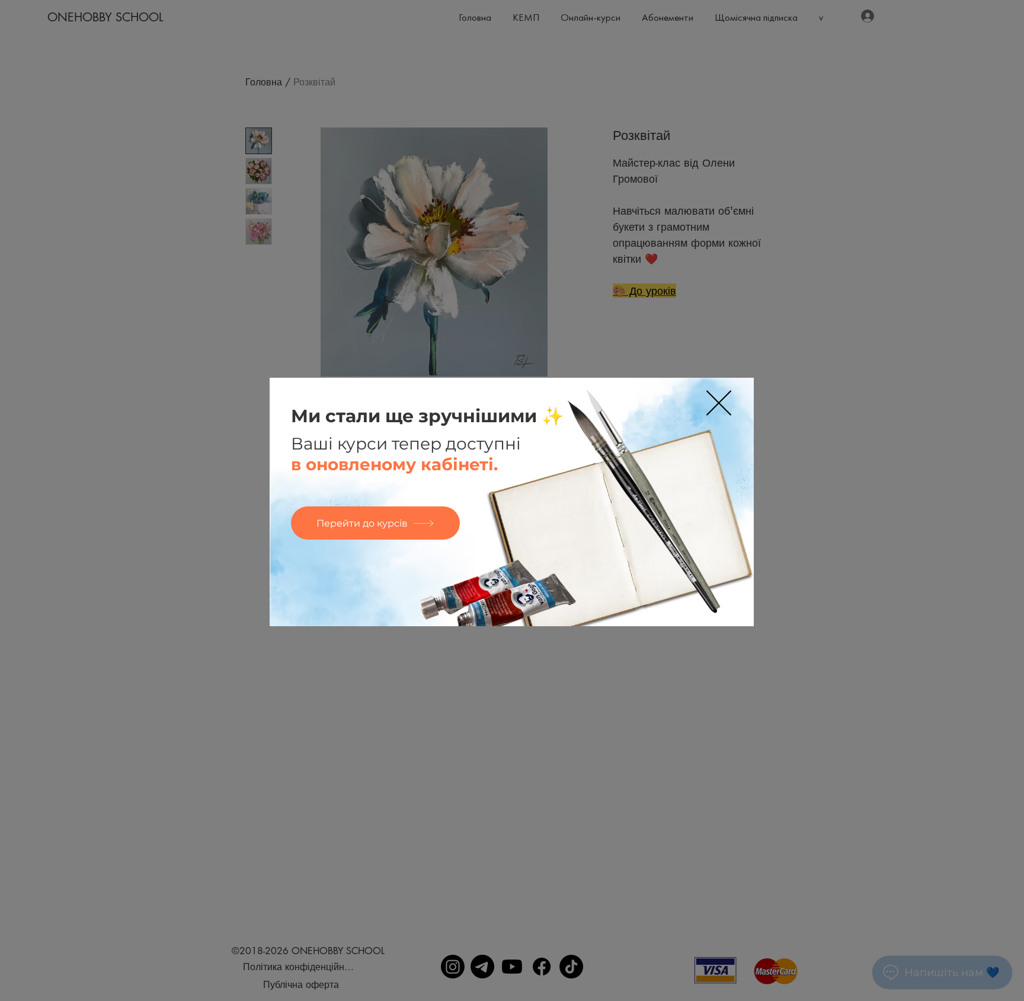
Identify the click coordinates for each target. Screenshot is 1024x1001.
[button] (718, 402)
